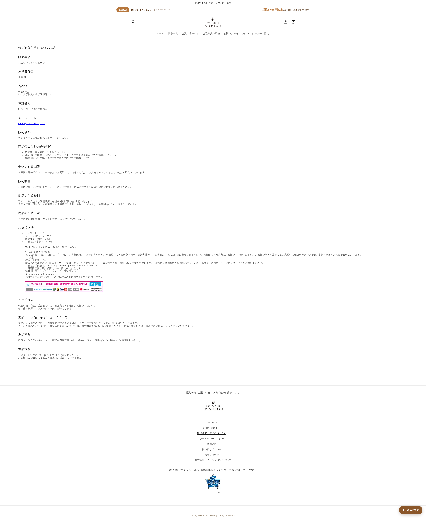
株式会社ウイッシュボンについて (213, 460)
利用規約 (211, 444)
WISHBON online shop (208, 516)
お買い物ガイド (211, 428)
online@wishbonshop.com (31, 123)
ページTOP (212, 422)
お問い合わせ (212, 455)
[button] (133, 22)
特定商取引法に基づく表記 (211, 433)
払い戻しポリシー (211, 449)
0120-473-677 (141, 10)
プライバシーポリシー (212, 438)
